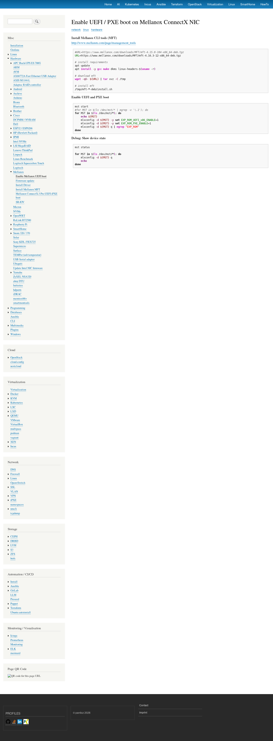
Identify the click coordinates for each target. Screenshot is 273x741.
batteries (18, 285)
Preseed (14, 599)
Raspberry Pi (20, 224)
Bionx (16, 102)
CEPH (13, 536)
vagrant (14, 437)
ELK (13, 649)
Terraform (177, 4)
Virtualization (215, 4)
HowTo (264, 4)
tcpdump (15, 513)
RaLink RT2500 (22, 220)
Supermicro (19, 246)
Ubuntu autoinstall (20, 612)
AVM (16, 72)
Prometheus (16, 640)
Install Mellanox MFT (28, 189)
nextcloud (15, 366)
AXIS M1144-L (21, 80)
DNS (13, 469)
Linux (231, 4)
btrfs (12, 558)
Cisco (16, 115)
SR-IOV (20, 202)
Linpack (17, 154)
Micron (17, 207)
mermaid (15, 653)
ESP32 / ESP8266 (22, 128)
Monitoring (16, 644)
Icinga (13, 635)
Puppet (14, 603)
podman (14, 433)
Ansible (161, 4)
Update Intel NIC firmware (28, 268)
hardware (96, 29)
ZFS (12, 554)
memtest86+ (20, 298)
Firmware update (25, 180)
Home (108, 4)
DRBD (14, 541)
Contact (143, 705)
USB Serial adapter (24, 259)
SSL (12, 487)
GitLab (14, 590)
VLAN (14, 491)
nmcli (13, 509)
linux (86, 29)
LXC (13, 407)
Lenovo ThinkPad (22, 150)
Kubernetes (132, 4)
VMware (15, 420)
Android (17, 89)
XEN (13, 442)
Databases (16, 312)
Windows (15, 334)
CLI (12, 321)
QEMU (14, 415)
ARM (16, 67)
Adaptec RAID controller (27, 85)
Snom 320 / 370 (21, 233)
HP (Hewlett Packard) (25, 133)
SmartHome (247, 4)
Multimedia (16, 325)
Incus (147, 4)
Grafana (14, 50)
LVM (13, 545)
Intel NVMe (19, 141)
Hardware (15, 58)
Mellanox (18, 172)
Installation (16, 45)
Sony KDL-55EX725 (24, 242)
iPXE (13, 500)
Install (13, 581)
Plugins (14, 329)
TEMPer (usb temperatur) (27, 255)
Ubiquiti (17, 263)
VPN (13, 496)
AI (118, 4)
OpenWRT (19, 215)
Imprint (143, 712)
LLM (13, 595)
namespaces (17, 504)
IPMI (16, 137)
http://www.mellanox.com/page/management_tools (103, 43)
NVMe (17, 211)
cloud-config (17, 362)
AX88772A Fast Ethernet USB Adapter (34, 76)
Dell (15, 124)
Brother (17, 111)
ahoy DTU (18, 281)
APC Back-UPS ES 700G (27, 63)
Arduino (17, 98)
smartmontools (21, 303)
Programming (17, 308)
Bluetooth (18, 106)
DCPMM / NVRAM (24, 120)
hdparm (17, 290)
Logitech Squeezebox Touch (28, 163)
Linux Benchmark (23, 159)
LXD (13, 411)
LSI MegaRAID (22, 146)
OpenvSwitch (17, 483)
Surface (17, 250)
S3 (11, 549)
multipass (15, 429)
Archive (17, 93)
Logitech (18, 167)
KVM (13, 398)
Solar (16, 237)
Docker (14, 394)
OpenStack (195, 4)
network (76, 29)
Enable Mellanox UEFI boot (31, 176)
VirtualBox (16, 424)
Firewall (15, 474)
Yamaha (17, 272)
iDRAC (17, 294)
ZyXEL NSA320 (22, 276)
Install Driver (23, 185)
